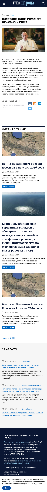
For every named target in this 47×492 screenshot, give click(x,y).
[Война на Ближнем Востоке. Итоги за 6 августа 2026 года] (23, 145)
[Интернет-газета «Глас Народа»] (23, 3)
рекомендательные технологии (28, 461)
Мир (12, 15)
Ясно (6, 488)
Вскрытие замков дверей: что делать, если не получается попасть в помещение (22, 414)
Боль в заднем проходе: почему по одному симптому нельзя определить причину (21, 366)
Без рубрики (27, 409)
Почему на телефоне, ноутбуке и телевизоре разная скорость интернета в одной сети (22, 390)
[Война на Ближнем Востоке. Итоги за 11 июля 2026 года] (23, 286)
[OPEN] (4, 4)
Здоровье (26, 361)
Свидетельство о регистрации (16, 442)
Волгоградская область (31, 385)
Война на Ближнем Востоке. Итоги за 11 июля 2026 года (22, 306)
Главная (5, 15)
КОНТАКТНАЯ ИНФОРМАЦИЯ (16, 463)
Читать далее (8, 186)
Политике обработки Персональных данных (23, 483)
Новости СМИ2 (8, 338)
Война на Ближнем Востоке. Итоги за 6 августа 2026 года (23, 165)
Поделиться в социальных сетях (13, 106)
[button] (30, 103)
